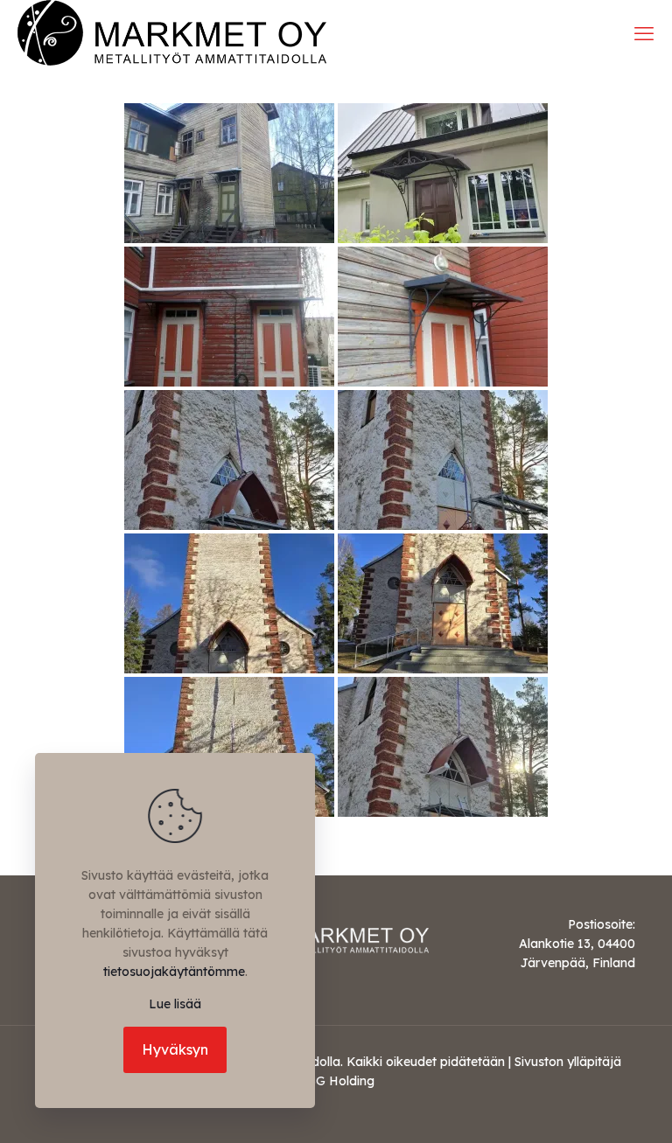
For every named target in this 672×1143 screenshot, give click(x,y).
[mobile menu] (644, 33)
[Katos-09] (443, 747)
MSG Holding (336, 1081)
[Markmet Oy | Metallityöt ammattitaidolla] (172, 33)
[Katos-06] (229, 603)
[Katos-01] (443, 173)
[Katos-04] (229, 460)
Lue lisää (175, 1004)
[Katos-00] (229, 173)
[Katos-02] (229, 317)
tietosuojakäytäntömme (174, 971)
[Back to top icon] (588, 1107)
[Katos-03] (443, 317)
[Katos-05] (443, 460)
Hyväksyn (175, 1049)
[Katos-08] (229, 747)
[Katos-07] (443, 603)
